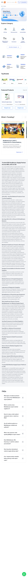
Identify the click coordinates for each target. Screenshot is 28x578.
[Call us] (19, 2)
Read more (18, 152)
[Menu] (2, 2)
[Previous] (22, 117)
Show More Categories (13, 47)
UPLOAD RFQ (23, 2)
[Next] (25, 117)
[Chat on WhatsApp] (24, 574)
